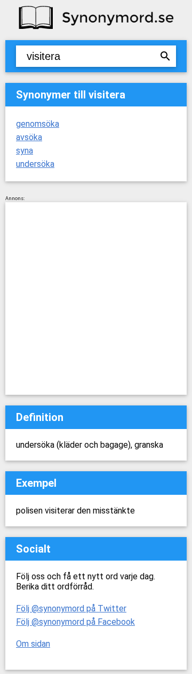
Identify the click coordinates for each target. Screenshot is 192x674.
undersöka (35, 164)
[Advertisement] (96, 298)
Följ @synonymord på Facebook (75, 622)
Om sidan (33, 644)
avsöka (29, 137)
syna (24, 150)
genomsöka (37, 124)
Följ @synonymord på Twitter (71, 608)
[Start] (96, 28)
